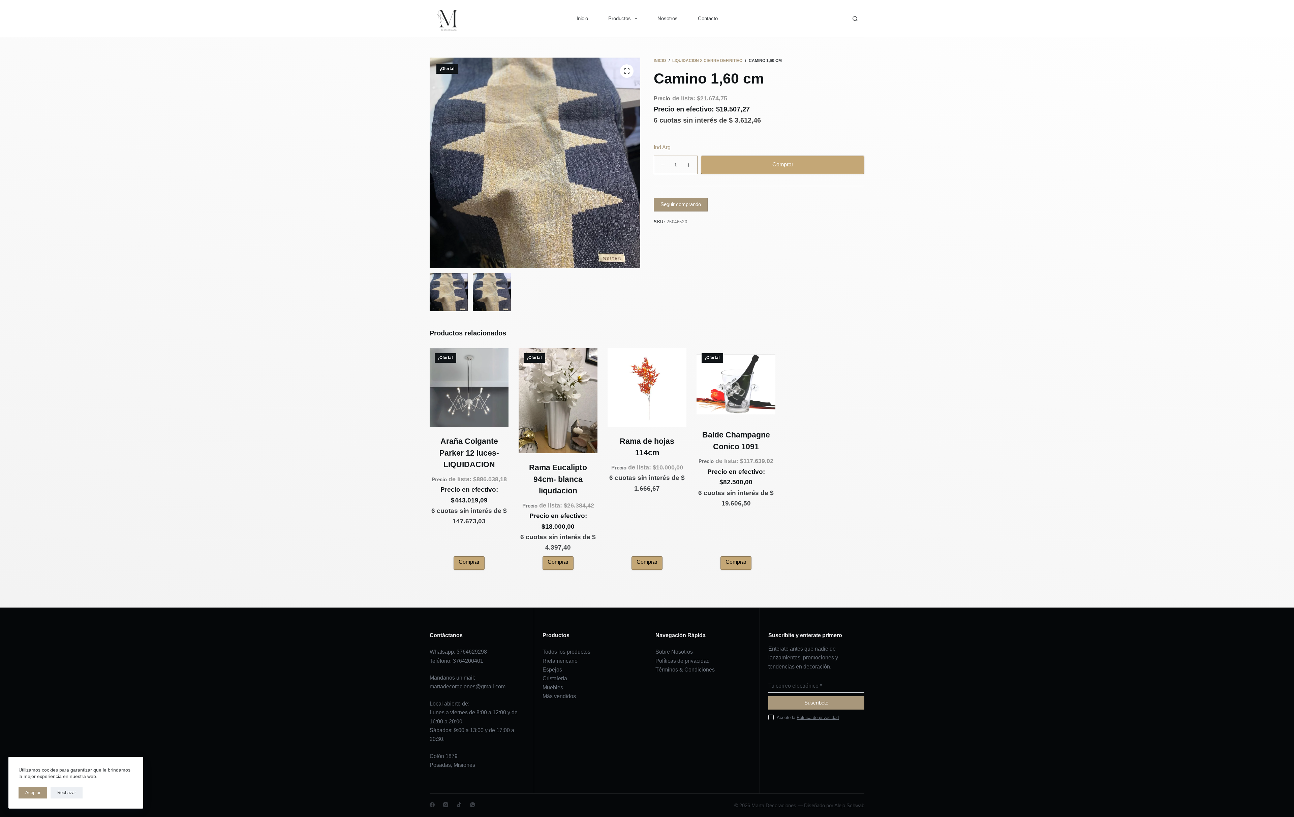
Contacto (708, 18)
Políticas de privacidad (682, 661)
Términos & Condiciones (685, 670)
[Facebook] (432, 804)
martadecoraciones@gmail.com (467, 686)
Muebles (553, 687)
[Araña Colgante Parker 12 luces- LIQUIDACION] (469, 387)
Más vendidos (559, 696)
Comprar (782, 164)
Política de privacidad (818, 717)
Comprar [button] (469, 562)
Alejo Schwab (849, 805)
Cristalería (555, 678)
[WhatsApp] (472, 804)
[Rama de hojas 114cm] (647, 387)
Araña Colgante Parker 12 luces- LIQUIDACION (469, 453)
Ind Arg (662, 147)
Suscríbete (816, 703)
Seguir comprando (680, 204)
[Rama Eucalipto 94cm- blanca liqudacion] (558, 400)
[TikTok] (459, 804)
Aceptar (32, 792)
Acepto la (808, 717)
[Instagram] (445, 804)
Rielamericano (560, 661)
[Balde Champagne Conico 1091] (736, 384)
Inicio (582, 18)
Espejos (552, 670)
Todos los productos (566, 652)
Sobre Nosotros (674, 652)
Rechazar (66, 792)
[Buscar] (855, 18)
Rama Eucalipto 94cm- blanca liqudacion (558, 479)
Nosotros (667, 18)
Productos (619, 18)
